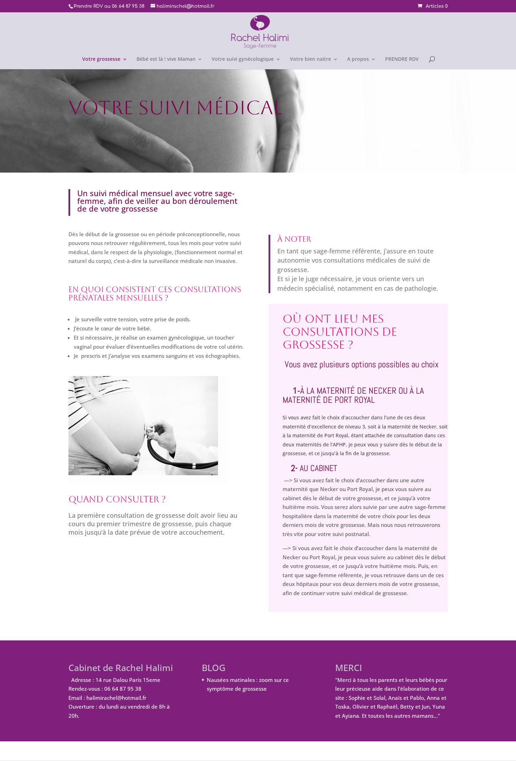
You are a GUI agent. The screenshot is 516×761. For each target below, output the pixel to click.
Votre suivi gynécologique (243, 59)
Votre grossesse (101, 59)
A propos (358, 59)
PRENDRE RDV (402, 59)
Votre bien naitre (310, 59)
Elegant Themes (115, 750)
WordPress (189, 750)
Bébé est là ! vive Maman (166, 59)
